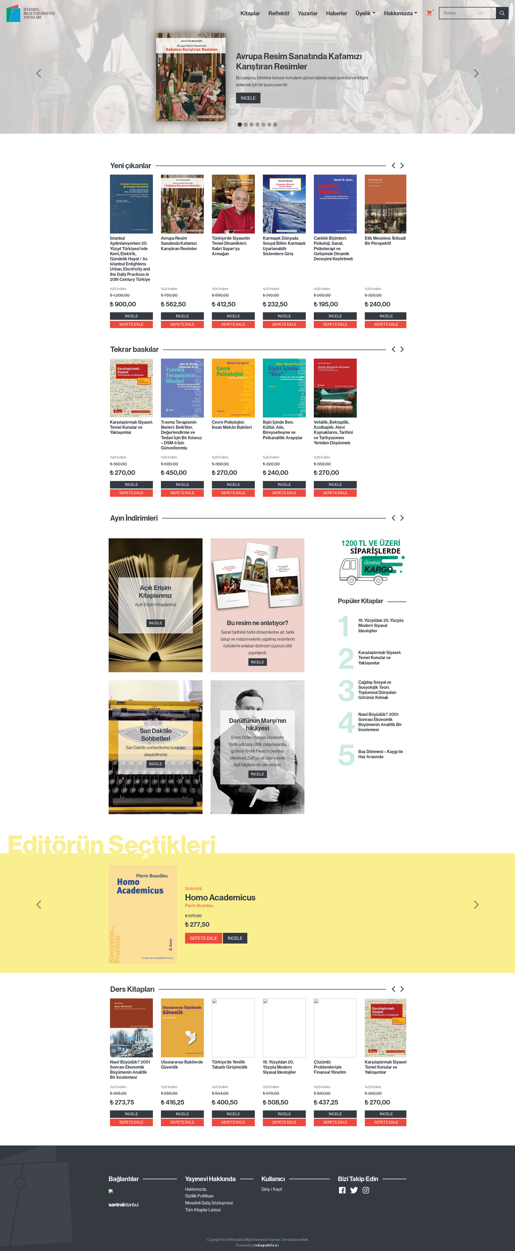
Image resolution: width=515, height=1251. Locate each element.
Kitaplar (250, 13)
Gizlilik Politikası (199, 1196)
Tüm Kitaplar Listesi (202, 1209)
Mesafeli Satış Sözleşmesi (209, 1202)
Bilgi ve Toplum (198, 885)
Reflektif (278, 13)
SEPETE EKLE (131, 324)
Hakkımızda (195, 1189)
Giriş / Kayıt (272, 1189)
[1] (427, 13)
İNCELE (248, 98)
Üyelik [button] (363, 13)
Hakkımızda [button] (398, 13)
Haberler (336, 13)
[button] (38, 904)
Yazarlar (308, 13)
